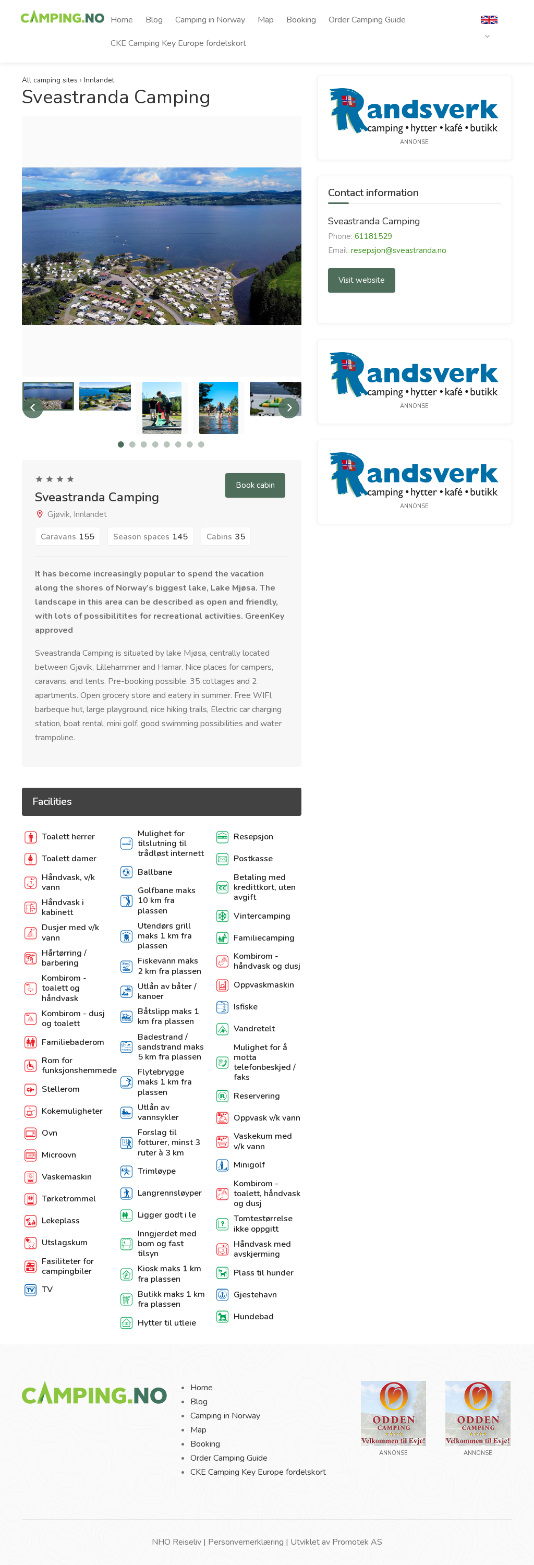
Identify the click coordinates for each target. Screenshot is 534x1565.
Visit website (361, 280)
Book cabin (255, 485)
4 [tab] (155, 444)
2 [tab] (132, 444)
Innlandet (99, 80)
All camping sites (50, 80)
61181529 (373, 236)
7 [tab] (190, 444)
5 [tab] (167, 444)
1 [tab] (121, 444)
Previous (30, 256)
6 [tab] (178, 444)
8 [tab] (201, 444)
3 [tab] (144, 444)
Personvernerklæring (246, 1542)
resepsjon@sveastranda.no (398, 250)
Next (292, 256)
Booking (301, 20)
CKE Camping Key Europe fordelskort (178, 43)
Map (266, 20)
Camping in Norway (210, 20)
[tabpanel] (48, 396)
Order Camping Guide (367, 20)
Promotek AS (357, 1542)
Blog (154, 20)
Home (122, 20)
